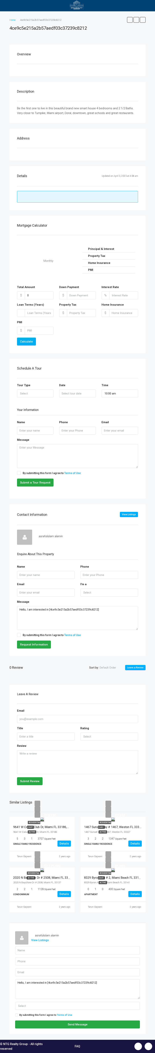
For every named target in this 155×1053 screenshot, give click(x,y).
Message (23, 440)
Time (105, 385)
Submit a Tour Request (35, 482)
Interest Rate (110, 287)
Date (62, 385)
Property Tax (67, 304)
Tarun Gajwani (24, 856)
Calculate (26, 341)
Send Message (78, 1024)
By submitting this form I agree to (52, 473)
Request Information (34, 644)
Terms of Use (72, 473)
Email (105, 422)
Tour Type (23, 385)
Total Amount (26, 287)
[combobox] (35, 393)
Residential (33, 873)
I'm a (83, 584)
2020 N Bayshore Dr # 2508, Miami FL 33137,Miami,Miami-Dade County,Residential (68, 877)
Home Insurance (113, 304)
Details (64, 843)
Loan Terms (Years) (30, 304)
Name (21, 422)
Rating (84, 728)
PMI (19, 322)
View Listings (129, 514)
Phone (63, 422)
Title (20, 728)
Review (21, 746)
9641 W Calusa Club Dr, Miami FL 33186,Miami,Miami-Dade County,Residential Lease (69, 827)
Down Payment (69, 287)
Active (32, 832)
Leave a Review (135, 667)
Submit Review (30, 781)
